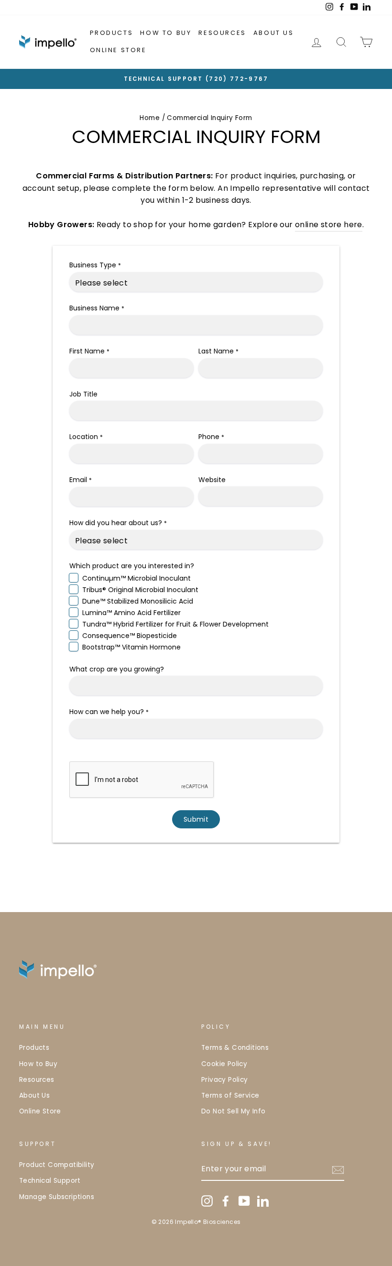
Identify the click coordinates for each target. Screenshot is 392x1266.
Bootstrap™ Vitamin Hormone (131, 647)
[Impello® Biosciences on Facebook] (225, 1201)
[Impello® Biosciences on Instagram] (207, 1201)
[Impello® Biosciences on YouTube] (244, 1201)
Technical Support (50, 1180)
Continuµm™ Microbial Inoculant (136, 578)
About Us (273, 32)
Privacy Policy (224, 1079)
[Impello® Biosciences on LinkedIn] (263, 1201)
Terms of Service (230, 1095)
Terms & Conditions (235, 1047)
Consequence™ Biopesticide (129, 635)
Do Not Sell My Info (233, 1111)
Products (111, 32)
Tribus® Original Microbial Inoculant (140, 589)
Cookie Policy (224, 1063)
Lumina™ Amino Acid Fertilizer (131, 612)
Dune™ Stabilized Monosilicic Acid (137, 601)
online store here (328, 224)
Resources (222, 32)
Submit (196, 819)
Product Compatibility (56, 1164)
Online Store (118, 50)
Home (150, 117)
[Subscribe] (338, 1169)
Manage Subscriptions (56, 1196)
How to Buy (165, 32)
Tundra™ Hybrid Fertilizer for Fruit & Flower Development (175, 624)
